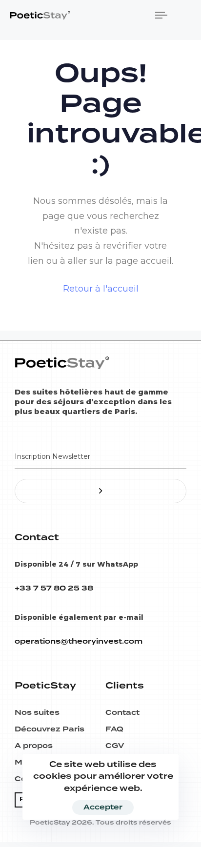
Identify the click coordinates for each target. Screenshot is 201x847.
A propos (34, 746)
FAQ (114, 729)
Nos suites (37, 713)
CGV (114, 746)
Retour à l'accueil (101, 288)
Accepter (102, 807)
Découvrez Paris (49, 729)
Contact (122, 713)
